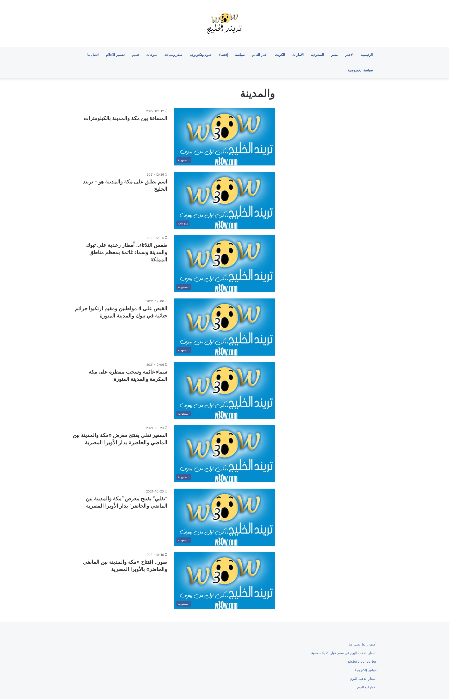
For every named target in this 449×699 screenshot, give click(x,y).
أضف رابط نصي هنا (363, 644)
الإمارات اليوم (367, 687)
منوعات (151, 54)
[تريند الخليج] (224, 23)
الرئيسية (367, 54)
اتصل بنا (93, 54)
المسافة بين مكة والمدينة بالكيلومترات (125, 118)
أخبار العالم (260, 54)
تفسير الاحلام (115, 54)
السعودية (317, 54)
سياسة (240, 54)
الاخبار (349, 54)
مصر (334, 54)
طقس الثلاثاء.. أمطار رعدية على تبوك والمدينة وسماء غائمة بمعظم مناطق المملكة (126, 252)
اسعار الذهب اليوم (363, 678)
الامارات (298, 54)
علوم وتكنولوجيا (200, 54)
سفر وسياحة (173, 54)
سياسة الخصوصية (360, 70)
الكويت (280, 54)
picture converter (362, 661)
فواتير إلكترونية (366, 670)
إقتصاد (223, 54)
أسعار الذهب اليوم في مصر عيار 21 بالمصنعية (344, 653)
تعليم (135, 54)
